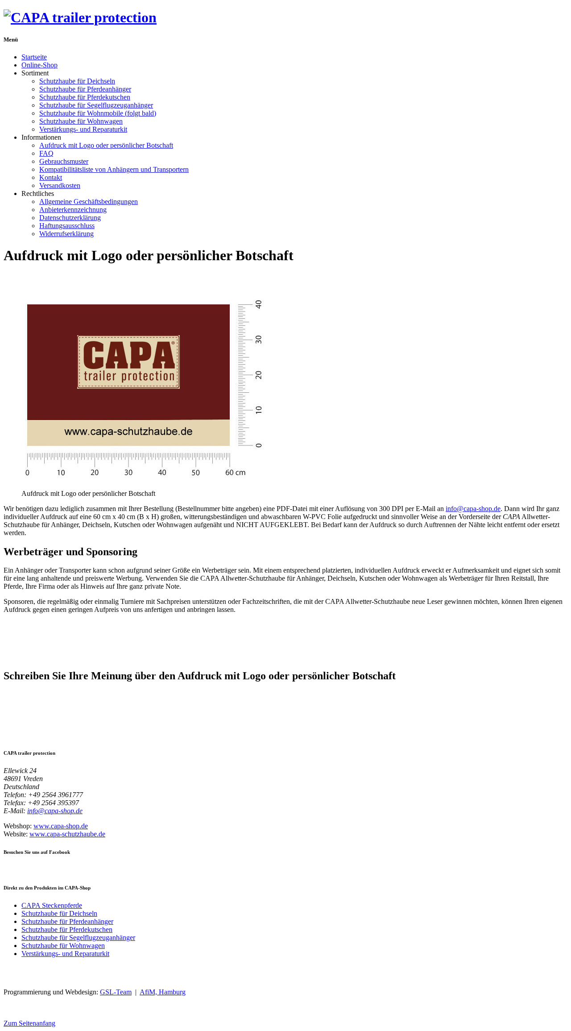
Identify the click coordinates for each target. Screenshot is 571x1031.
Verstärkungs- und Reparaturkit (83, 129)
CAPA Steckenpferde (51, 905)
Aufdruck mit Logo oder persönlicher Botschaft (106, 145)
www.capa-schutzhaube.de (67, 834)
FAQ (46, 153)
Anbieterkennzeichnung (73, 209)
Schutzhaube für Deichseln (77, 81)
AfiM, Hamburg (163, 992)
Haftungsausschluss (67, 225)
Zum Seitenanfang (29, 1023)
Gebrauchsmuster (63, 161)
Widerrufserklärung (66, 233)
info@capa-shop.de (473, 508)
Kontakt (50, 177)
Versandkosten (59, 185)
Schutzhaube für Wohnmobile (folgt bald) (97, 113)
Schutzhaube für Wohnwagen (81, 121)
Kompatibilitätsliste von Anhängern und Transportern (114, 169)
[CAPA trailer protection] (80, 17)
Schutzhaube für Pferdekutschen (84, 97)
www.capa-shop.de (60, 826)
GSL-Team (116, 992)
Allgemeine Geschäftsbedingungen (88, 201)
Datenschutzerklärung (70, 217)
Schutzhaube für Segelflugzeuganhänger (96, 105)
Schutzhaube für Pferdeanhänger (85, 89)
